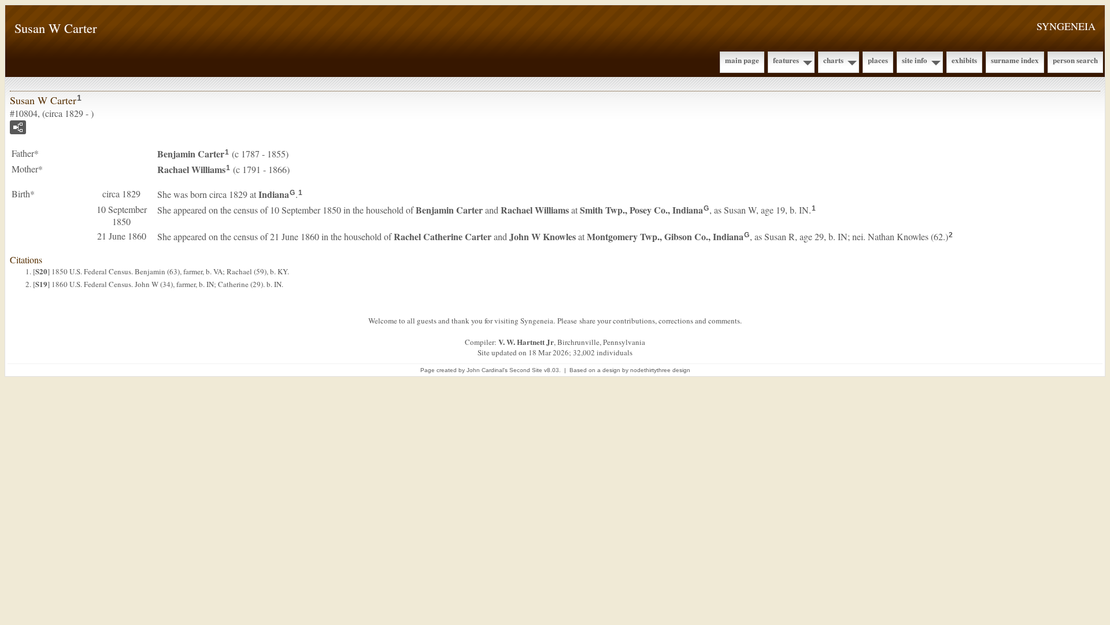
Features (786, 59)
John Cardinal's (487, 370)
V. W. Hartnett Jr (526, 341)
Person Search (1075, 59)
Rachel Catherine (442, 236)
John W (542, 236)
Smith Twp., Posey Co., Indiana (641, 209)
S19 (41, 283)
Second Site (525, 370)
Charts (833, 59)
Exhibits (964, 59)
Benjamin (190, 153)
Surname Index (1015, 59)
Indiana (273, 194)
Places (878, 59)
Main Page (742, 59)
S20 (41, 271)
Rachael (191, 169)
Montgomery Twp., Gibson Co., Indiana (665, 236)
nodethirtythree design (660, 370)
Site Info (914, 59)
